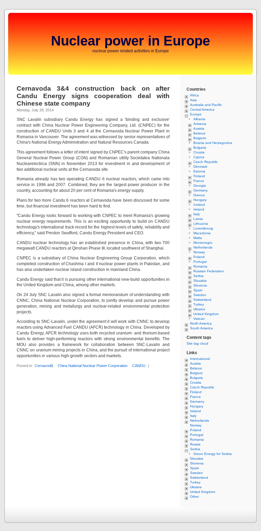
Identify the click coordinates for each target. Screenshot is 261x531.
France (198, 181)
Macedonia (202, 233)
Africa (194, 95)
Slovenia (200, 285)
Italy (196, 214)
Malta (197, 238)
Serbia (198, 276)
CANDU (138, 366)
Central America (202, 109)
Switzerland (202, 299)
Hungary (200, 200)
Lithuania (200, 223)
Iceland (199, 204)
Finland (199, 176)
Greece (199, 195)
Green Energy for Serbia (212, 454)
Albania (199, 119)
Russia (195, 444)
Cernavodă (44, 366)
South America (201, 328)
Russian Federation (208, 271)
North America (201, 323)
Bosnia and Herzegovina (212, 143)
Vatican (199, 319)
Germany (200, 190)
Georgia (199, 185)
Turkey (198, 304)
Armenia (199, 124)
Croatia (199, 152)
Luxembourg (203, 228)
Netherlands (202, 247)
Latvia (198, 219)
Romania (200, 266)
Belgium (199, 138)
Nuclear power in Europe (130, 40)
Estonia (199, 171)
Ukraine (199, 309)
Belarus (199, 133)
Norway (199, 252)
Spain (198, 290)
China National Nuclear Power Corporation (92, 366)
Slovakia (200, 280)
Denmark (200, 166)
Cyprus (198, 157)
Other (194, 496)
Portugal (200, 261)
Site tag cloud (197, 343)
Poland (199, 257)
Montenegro (202, 242)
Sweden (199, 295)
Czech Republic (205, 162)
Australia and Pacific (206, 105)
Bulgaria (199, 147)
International (200, 359)
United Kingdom (206, 314)
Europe (196, 114)
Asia (193, 100)
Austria (198, 128)
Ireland (198, 209)
